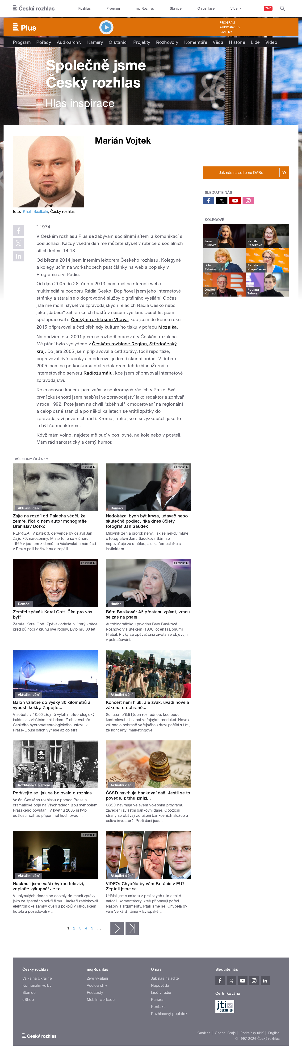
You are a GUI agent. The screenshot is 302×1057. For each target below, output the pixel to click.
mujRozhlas (145, 8)
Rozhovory (167, 42)
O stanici (118, 42)
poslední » (132, 928)
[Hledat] (282, 8)
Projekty (142, 42)
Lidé (255, 42)
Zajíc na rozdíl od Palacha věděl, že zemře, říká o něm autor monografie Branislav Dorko (50, 521)
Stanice (176, 8)
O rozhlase (206, 8)
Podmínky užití (252, 1033)
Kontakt (158, 1006)
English (274, 1033)
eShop (28, 999)
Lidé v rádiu (161, 992)
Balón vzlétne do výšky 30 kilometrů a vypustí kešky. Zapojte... (52, 705)
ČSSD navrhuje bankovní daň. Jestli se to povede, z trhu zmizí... (148, 795)
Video (271, 42)
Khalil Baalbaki (35, 211)
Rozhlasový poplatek (169, 1014)
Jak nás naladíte (165, 978)
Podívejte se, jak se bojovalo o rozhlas (52, 792)
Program (113, 8)
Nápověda (160, 985)
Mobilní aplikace (101, 999)
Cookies (203, 1033)
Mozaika (167, 327)
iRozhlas (84, 8)
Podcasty (95, 992)
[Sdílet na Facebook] (18, 230)
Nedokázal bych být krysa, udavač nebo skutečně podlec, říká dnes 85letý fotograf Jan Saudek (147, 521)
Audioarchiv (230, 27)
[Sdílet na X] (18, 243)
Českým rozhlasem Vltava (99, 319)
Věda (218, 42)
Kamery (226, 32)
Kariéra (157, 999)
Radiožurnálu (98, 373)
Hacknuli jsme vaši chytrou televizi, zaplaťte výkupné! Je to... (48, 886)
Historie (237, 42)
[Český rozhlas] (34, 8)
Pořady (43, 42)
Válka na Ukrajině (37, 978)
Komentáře (195, 42)
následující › (117, 928)
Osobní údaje (225, 1033)
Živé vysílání (97, 978)
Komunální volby (36, 985)
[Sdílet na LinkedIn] (18, 256)
